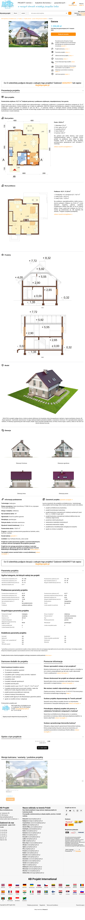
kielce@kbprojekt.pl (31, 835)
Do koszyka (10, 799)
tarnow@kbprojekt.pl (32, 863)
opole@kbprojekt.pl (31, 847)
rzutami (23, 13)
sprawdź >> (64, 46)
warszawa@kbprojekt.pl (35, 869)
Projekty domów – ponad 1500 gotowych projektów (35, 18)
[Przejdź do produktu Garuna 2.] (26, 775)
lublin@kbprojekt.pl (31, 839)
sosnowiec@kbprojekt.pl (36, 859)
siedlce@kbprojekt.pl (33, 857)
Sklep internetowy (40, 909)
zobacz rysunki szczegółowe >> (63, 146)
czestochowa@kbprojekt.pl (37, 823)
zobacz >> (67, 52)
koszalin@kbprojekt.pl (34, 837)
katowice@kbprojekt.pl (34, 833)
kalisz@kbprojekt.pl (31, 831)
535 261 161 (3, 838)
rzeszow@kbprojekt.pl (34, 855)
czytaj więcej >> (34, 549)
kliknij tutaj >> (49, 655)
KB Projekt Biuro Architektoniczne (8, 18)
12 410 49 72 (3, 836)
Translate (78, 851)
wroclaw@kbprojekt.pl (34, 871)
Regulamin (42, 905)
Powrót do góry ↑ (80, 905)
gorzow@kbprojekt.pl (36, 827)
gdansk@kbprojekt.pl (33, 825)
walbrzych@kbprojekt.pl (35, 867)
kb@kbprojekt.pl (42, 85)
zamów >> (67, 49)
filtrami (15, 13)
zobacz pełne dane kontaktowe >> (9, 819)
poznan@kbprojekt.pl (33, 851)
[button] (25, 3)
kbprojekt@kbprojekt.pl (22, 709)
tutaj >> (68, 693)
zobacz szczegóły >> (68, 683)
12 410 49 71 (3, 834)
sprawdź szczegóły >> (66, 499)
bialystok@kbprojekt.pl (34, 819)
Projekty (20, 18)
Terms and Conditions (52, 905)
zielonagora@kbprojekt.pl (37, 873)
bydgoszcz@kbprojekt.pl (36, 821)
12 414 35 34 (3, 832)
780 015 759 (3, 840)
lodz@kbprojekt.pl (31, 841)
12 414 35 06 (3, 830)
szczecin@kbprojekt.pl (34, 861)
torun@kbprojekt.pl (31, 865)
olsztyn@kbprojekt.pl (33, 845)
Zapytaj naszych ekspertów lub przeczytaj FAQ (15, 716)
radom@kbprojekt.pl (32, 853)
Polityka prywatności (32, 905)
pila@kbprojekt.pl (30, 849)
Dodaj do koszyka (63, 34)
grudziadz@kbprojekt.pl (34, 829)
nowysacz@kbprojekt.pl (35, 843)
